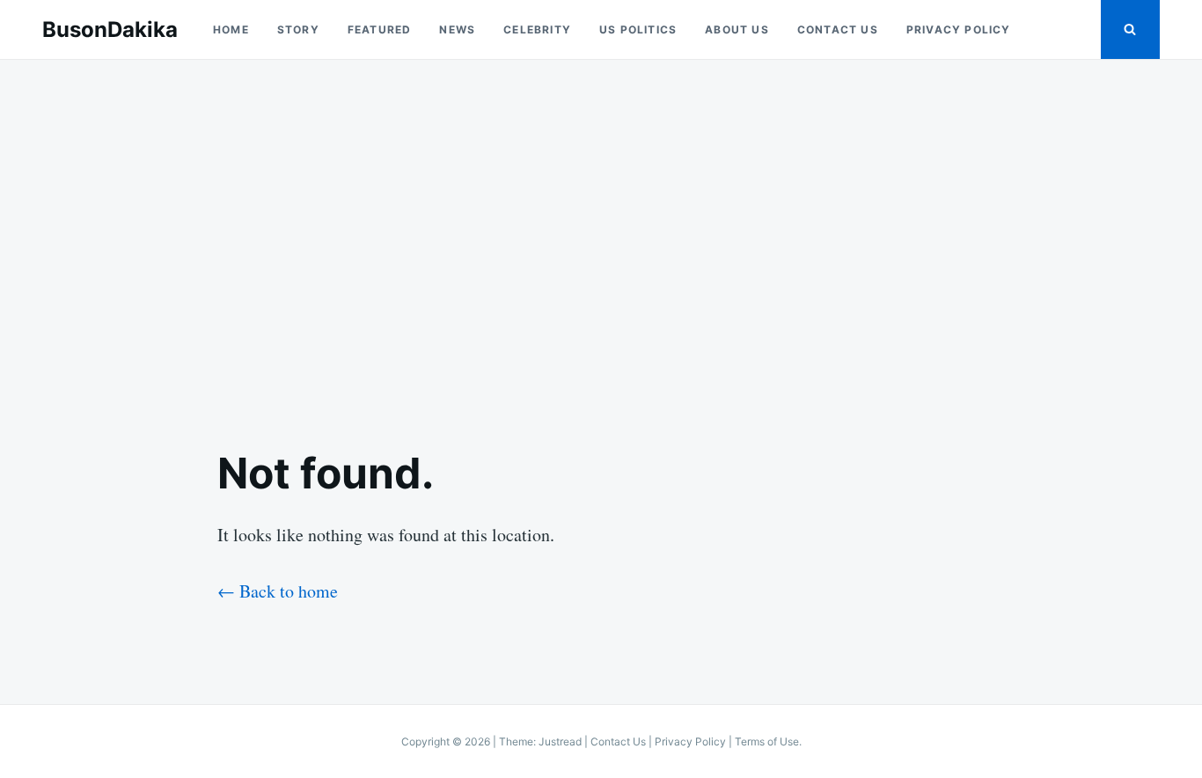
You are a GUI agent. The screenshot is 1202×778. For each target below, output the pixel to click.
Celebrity (537, 29)
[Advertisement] (601, 239)
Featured (380, 29)
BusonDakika (110, 29)
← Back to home (277, 591)
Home (231, 29)
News (457, 29)
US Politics (638, 29)
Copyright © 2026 (447, 741)
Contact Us (837, 29)
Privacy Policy (958, 29)
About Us (737, 29)
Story (298, 29)
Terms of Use (767, 741)
